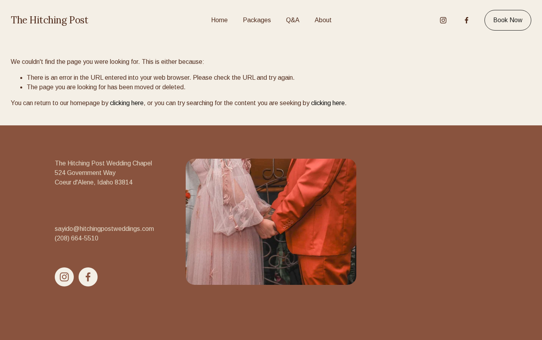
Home (219, 20)
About (323, 20)
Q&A (293, 20)
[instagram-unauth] (443, 20)
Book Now (508, 20)
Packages (257, 20)
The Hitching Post (49, 20)
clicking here (127, 103)
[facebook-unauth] (467, 20)
